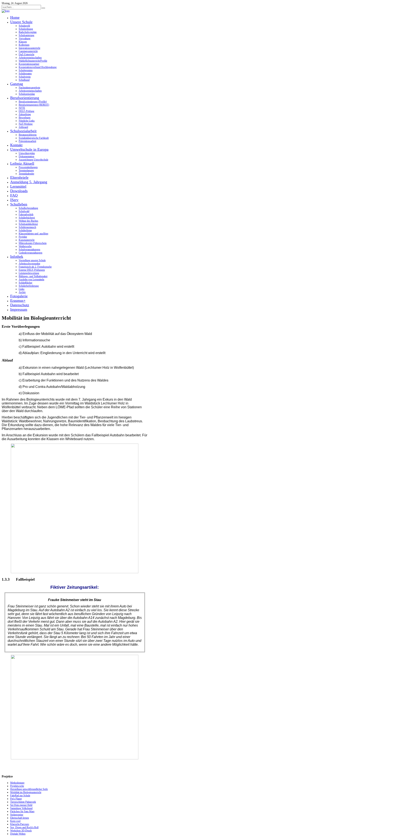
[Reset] (43, 8)
